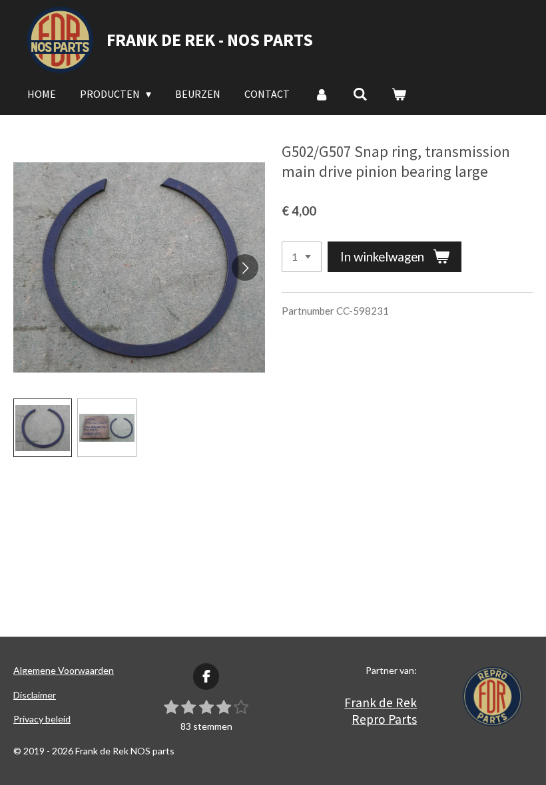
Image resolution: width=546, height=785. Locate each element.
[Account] (321, 94)
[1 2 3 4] (302, 257)
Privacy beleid (42, 718)
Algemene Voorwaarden (63, 670)
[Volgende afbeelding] (245, 267)
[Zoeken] (360, 94)
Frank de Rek (380, 702)
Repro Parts (384, 719)
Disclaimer (34, 695)
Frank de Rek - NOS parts (210, 40)
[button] (42, 427)
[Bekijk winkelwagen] (399, 94)
